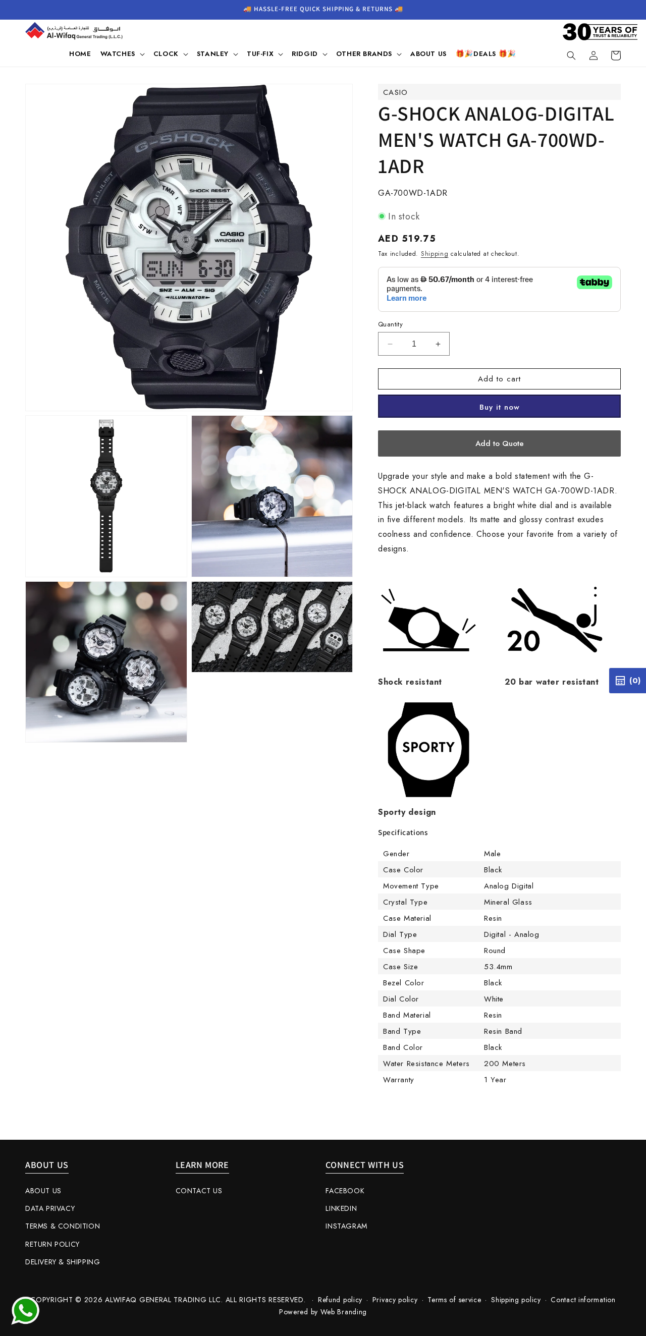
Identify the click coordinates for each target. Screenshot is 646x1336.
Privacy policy (395, 1300)
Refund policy (340, 1300)
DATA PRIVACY (50, 1208)
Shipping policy (516, 1300)
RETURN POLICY (52, 1244)
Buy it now (499, 407)
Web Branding (343, 1312)
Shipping (435, 253)
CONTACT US (199, 1191)
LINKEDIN (341, 1208)
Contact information (583, 1300)
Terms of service (454, 1300)
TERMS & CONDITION (62, 1226)
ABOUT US (43, 1191)
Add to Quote (499, 443)
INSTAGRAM (346, 1226)
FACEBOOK (345, 1191)
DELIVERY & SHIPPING (62, 1262)
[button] (122, 54)
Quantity (390, 324)
